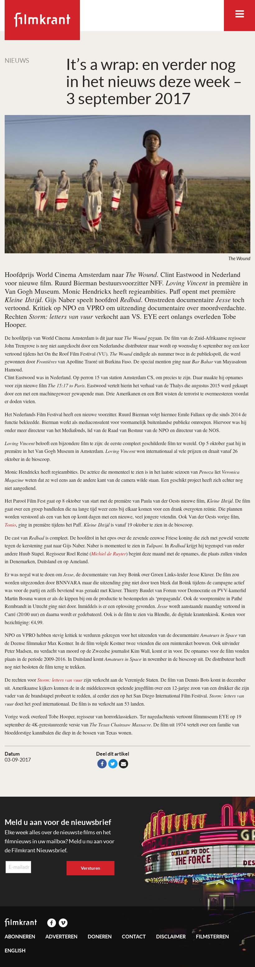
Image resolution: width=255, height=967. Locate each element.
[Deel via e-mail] (123, 763)
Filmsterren (212, 936)
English (15, 950)
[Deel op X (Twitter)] (113, 763)
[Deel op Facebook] (102, 763)
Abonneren (20, 936)
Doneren (100, 936)
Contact (134, 936)
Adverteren (61, 936)
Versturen (90, 868)
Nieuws (17, 60)
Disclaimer (171, 936)
